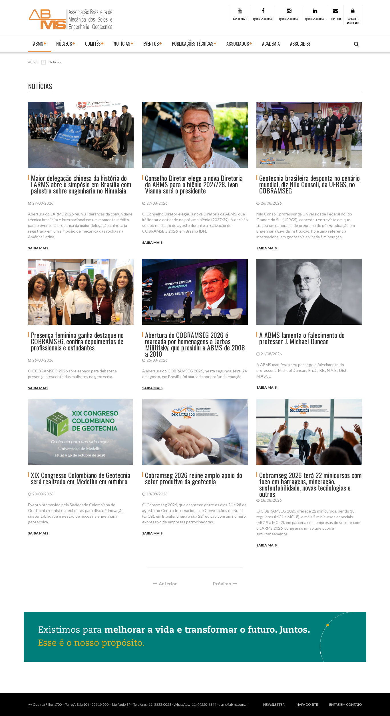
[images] (81, 135)
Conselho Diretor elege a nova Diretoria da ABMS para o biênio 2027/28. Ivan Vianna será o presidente (194, 184)
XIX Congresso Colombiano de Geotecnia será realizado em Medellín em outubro (80, 478)
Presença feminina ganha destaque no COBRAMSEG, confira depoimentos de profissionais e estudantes (77, 341)
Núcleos (64, 43)
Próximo (222, 583)
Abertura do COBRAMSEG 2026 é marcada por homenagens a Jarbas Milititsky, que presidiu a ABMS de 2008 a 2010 (195, 344)
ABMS (38, 43)
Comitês (92, 43)
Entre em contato (345, 704)
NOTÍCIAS (122, 43)
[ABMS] (71, 19)
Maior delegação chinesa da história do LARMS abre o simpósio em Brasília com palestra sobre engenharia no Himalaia (81, 184)
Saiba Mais (38, 248)
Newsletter (274, 704)
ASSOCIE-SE (300, 43)
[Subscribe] (356, 44)
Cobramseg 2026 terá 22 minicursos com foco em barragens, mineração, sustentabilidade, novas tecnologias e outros (310, 484)
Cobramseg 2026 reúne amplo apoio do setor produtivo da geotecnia (193, 478)
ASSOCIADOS (237, 43)
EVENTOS (151, 43)
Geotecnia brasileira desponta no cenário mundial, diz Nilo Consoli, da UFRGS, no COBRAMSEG (309, 184)
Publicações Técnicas (192, 43)
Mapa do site (307, 704)
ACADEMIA (271, 43)
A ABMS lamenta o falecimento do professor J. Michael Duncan (302, 338)
